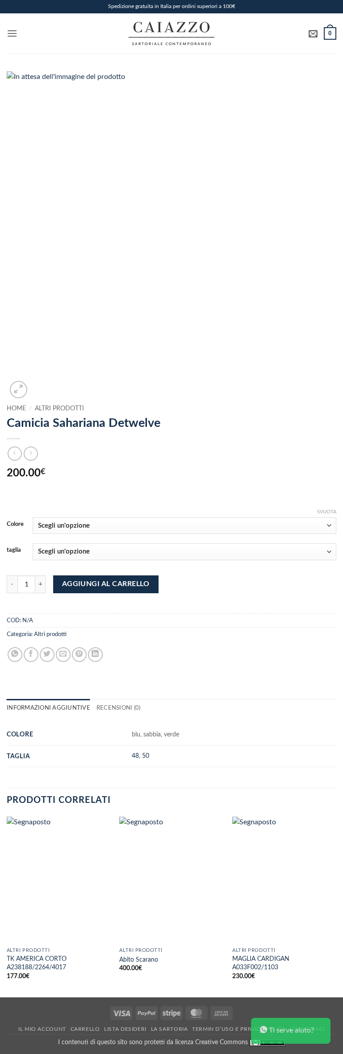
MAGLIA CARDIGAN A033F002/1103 (260, 963)
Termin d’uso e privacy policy (238, 1029)
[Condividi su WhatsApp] (15, 654)
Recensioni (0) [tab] (118, 708)
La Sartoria (169, 1029)
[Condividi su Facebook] (31, 654)
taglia (14, 550)
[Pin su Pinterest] (79, 654)
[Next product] (14, 453)
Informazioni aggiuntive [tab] (48, 708)
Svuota (326, 511)
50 (145, 755)
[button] (12, 33)
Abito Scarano (138, 959)
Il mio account (42, 1029)
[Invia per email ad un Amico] (63, 654)
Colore (15, 524)
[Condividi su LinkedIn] (95, 654)
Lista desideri (125, 1029)
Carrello (85, 1029)
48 (135, 755)
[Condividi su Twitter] (47, 654)
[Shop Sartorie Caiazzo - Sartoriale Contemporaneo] (171, 33)
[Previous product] (31, 453)
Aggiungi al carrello (106, 584)
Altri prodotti (59, 408)
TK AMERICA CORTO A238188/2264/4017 (37, 963)
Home (16, 408)
